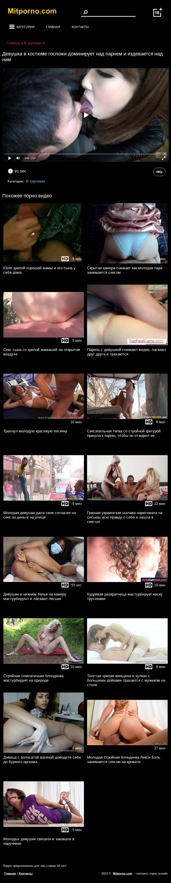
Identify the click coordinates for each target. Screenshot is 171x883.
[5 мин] (43, 262)
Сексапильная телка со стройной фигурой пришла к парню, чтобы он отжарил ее (124, 433)
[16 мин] (43, 425)
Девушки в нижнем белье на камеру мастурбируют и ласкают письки (34, 596)
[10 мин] (43, 670)
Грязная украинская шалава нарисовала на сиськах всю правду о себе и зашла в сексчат (124, 517)
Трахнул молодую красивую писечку (35, 431)
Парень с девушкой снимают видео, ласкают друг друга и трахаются (126, 352)
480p (159, 172)
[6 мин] (127, 262)
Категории (25, 27)
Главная (53, 27)
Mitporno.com (122, 873)
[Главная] (35, 12)
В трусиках (35, 181)
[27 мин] (127, 751)
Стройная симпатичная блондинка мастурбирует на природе (33, 678)
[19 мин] (127, 588)
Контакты (80, 27)
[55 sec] (43, 588)
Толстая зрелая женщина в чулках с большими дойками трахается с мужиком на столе (126, 680)
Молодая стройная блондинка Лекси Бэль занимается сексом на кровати (123, 759)
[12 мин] (127, 344)
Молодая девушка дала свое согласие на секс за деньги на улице (39, 515)
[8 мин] (127, 425)
